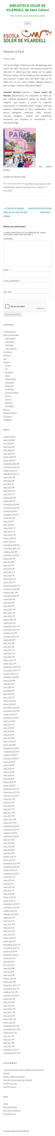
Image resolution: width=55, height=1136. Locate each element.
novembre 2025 (10, 467)
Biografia (9, 372)
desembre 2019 (10, 707)
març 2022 (7, 616)
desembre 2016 (10, 826)
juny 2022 (7, 606)
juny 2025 (7, 484)
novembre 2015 (10, 866)
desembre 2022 (10, 585)
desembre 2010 (10, 1049)
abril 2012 (7, 1012)
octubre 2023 (8, 551)
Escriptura (7, 352)
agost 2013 (8, 958)
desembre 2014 (10, 904)
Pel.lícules (7, 416)
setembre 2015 (9, 873)
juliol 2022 (7, 602)
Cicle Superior (40, 183)
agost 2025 (8, 477)
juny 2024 (7, 524)
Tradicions (7, 419)
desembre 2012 (10, 985)
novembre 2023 (10, 548)
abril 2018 (7, 775)
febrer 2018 (8, 782)
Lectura (40, 187)
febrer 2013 (8, 978)
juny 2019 (7, 728)
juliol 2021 (7, 643)
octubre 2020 (8, 673)
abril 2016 (7, 849)
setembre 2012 (9, 995)
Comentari (8, 238)
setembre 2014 (9, 914)
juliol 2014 (7, 921)
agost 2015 (8, 877)
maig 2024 (7, 528)
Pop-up (8, 399)
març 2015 (7, 893)
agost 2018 (8, 761)
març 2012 (7, 1015)
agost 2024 (8, 518)
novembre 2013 (10, 948)
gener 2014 (8, 941)
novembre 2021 (10, 629)
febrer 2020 (8, 700)
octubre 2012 (8, 992)
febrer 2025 (8, 497)
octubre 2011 (8, 1032)
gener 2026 (8, 460)
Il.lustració (27, 187)
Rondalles (9, 406)
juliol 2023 (7, 562)
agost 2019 (8, 721)
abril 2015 (7, 890)
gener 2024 (8, 541)
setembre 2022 (9, 595)
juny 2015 (7, 883)
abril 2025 (7, 490)
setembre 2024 (9, 514)
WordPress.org (9, 1086)
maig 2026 (7, 446)
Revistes (8, 402)
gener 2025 (8, 501)
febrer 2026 (8, 457)
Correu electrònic (12, 281)
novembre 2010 (10, 1053)
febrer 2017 (8, 819)
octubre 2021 (8, 633)
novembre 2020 (10, 670)
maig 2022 (7, 609)
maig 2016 (7, 846)
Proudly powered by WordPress (16, 1131)
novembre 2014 (10, 907)
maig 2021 (7, 650)
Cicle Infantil (10, 338)
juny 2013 (7, 965)
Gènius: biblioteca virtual (14, 1076)
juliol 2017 (7, 802)
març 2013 (7, 975)
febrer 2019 (8, 741)
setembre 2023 (9, 555)
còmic (7, 375)
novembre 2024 (10, 507)
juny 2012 (7, 1005)
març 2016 (7, 853)
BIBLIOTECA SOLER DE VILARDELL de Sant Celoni (27, 7)
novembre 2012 (10, 988)
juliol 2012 (7, 1002)
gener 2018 (8, 785)
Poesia (8, 396)
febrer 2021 (8, 660)
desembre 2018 (10, 748)
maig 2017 (7, 809)
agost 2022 (8, 599)
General (18, 187)
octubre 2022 (8, 592)
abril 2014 (7, 931)
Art (6, 369)
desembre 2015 (10, 863)
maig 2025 (7, 487)
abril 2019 (7, 734)
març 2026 (7, 453)
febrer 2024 (8, 538)
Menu (27, 23)
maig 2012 (7, 1009)
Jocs (34, 187)
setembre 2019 (9, 717)
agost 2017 (8, 799)
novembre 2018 (10, 751)
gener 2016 (8, 860)
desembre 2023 (10, 545)
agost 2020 (8, 680)
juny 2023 (7, 565)
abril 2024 (7, 531)
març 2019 (7, 738)
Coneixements (9, 331)
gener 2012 (8, 1022)
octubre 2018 (8, 755)
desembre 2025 (10, 463)
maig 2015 (7, 887)
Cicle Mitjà (29, 183)
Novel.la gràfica (11, 392)
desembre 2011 (10, 1026)
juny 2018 (7, 768)
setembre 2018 (9, 758)
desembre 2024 (10, 504)
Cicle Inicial (9, 341)
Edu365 (6, 1073)
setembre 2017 (9, 795)
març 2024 (7, 535)
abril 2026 (7, 450)
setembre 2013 (9, 954)
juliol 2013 (7, 961)
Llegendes (9, 389)
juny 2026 (7, 443)
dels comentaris (12, 1110)
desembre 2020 (10, 667)
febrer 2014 (8, 937)
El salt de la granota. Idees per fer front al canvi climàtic (15, 212)
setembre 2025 (9, 474)
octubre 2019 (8, 714)
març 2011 (7, 1046)
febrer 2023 (8, 579)
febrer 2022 (8, 619)
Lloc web (7, 291)
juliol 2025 (7, 480)
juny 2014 (7, 924)
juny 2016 (7, 843)
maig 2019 (7, 731)
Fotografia (9, 382)
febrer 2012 (8, 1019)
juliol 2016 (7, 839)
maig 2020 (7, 690)
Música (6, 409)
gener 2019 (8, 744)
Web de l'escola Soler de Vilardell (17, 1080)
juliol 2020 (7, 684)
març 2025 (7, 494)
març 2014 (7, 934)
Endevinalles (10, 379)
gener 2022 (8, 623)
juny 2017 (7, 805)
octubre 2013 (8, 951)
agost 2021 (8, 639)
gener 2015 (8, 900)
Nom (6, 270)
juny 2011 (7, 1036)
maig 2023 (7, 568)
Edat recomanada (11, 335)
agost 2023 (8, 558)
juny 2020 (7, 687)
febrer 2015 (8, 897)
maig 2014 (7, 927)
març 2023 (7, 575)
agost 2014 (8, 917)
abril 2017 (7, 812)
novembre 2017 (10, 792)
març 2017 (7, 816)
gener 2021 (8, 663)
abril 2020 (7, 694)
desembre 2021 (10, 626)
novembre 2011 (10, 1029)
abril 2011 (7, 1042)
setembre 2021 (9, 636)
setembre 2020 (9, 677)
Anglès (8, 365)
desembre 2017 (10, 788)
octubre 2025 (8, 470)
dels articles (10, 1107)
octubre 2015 (8, 870)
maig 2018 (7, 772)
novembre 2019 (10, 711)
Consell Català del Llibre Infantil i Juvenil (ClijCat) (23, 1070)
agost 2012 (8, 998)
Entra (5, 1103)
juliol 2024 (7, 521)
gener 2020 (8, 704)
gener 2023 (8, 582)
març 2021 (7, 656)
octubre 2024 (8, 511)
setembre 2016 (9, 836)
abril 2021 (7, 653)
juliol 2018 (7, 765)
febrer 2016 (8, 856)
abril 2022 (7, 612)
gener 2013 (8, 982)
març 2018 (7, 778)
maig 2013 (7, 968)
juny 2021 (7, 646)
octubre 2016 (8, 833)
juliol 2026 (7, 440)
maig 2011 (7, 1039)
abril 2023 (7, 572)
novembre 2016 (10, 829)
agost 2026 (8, 436)
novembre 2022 (10, 589)
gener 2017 (8, 822)
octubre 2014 (8, 910)
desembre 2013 (10, 944)
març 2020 (7, 697)
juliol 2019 (7, 724)
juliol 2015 (7, 880)
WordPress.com (10, 1083)
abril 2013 (7, 971)
